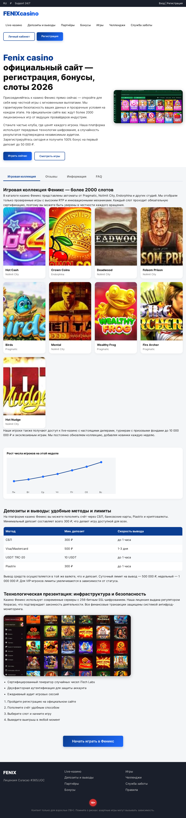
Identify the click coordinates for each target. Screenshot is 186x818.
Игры (100, 25)
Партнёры (68, 25)
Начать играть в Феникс (93, 741)
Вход (162, 3)
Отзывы (51, 176)
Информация (76, 176)
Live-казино (14, 25)
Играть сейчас (17, 155)
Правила (132, 790)
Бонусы (85, 25)
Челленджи (117, 25)
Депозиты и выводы (41, 25)
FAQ (99, 176)
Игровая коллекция (22, 176)
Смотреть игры (49, 156)
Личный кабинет (19, 36)
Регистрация (175, 3)
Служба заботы (141, 25)
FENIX (21, 13)
